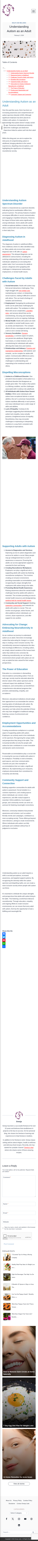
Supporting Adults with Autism (19, 81)
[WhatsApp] (19, 943)
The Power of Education (17, 88)
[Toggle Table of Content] (3, 68)
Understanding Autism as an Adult (17, 71)
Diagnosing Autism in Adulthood (20, 75)
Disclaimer (12, 1503)
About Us (8, 1500)
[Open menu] (33, 11)
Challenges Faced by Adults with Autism (22, 77)
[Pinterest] (19, 940)
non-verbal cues (24, 290)
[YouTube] (25, 1519)
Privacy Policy (17, 1500)
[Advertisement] (19, 175)
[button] (2, 127)
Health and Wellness (19, 22)
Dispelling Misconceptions (18, 79)
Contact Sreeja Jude (23, 1503)
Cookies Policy (27, 1500)
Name (5, 1204)
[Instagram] (19, 1519)
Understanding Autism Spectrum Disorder (22, 73)
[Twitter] (19, 937)
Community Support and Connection (21, 94)
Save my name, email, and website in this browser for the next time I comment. (19, 1228)
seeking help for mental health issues (18, 600)
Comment (7, 1177)
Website (6, 1222)
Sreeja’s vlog (28, 1147)
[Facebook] (19, 933)
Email (5, 1213)
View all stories (19, 1484)
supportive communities (13, 605)
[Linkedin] (19, 1525)
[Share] (19, 946)
